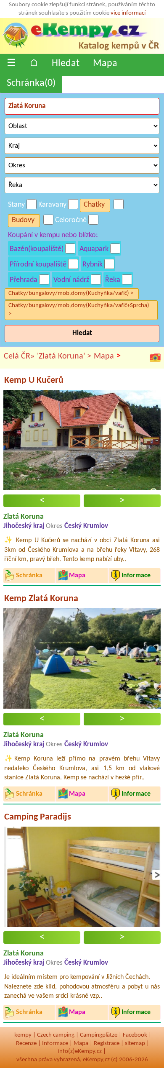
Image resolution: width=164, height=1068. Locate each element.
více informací (128, 13)
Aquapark (93, 249)
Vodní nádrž (71, 280)
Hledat (65, 64)
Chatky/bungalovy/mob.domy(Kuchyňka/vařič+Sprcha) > (78, 309)
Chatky (94, 205)
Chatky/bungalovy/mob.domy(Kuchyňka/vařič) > (70, 293)
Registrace (106, 1043)
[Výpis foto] (155, 358)
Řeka (112, 280)
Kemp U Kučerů (33, 380)
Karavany (52, 205)
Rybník (92, 265)
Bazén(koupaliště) (36, 249)
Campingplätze (98, 1035)
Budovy (23, 220)
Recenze (26, 1043)
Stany (16, 205)
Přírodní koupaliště (38, 265)
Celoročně (71, 220)
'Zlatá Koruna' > (64, 356)
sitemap (135, 1043)
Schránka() (31, 83)
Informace (55, 1043)
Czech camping (55, 1035)
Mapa (105, 64)
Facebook (135, 1035)
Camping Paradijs (37, 817)
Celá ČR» (19, 356)
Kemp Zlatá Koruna (41, 599)
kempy (23, 1035)
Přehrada (23, 280)
